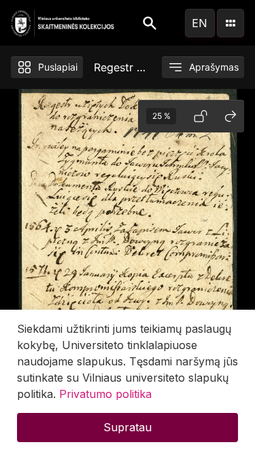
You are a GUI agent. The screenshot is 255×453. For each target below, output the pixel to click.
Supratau (127, 427)
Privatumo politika (105, 394)
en (199, 23)
